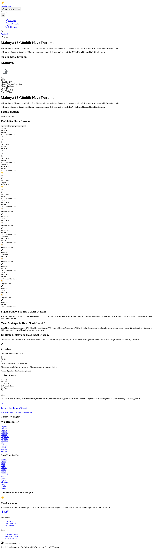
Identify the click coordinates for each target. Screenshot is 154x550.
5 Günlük (5, 126)
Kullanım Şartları (11, 534)
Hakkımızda (12, 27)
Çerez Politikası (11, 538)
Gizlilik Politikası (11, 536)
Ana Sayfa (12, 21)
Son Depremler (13, 24)
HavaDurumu (6, 6)
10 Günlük (12, 126)
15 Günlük (21, 126)
